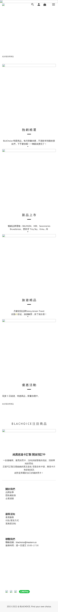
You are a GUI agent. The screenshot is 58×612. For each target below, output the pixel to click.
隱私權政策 (11, 495)
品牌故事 (10, 492)
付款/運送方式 (12, 520)
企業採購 (10, 498)
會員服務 (10, 517)
